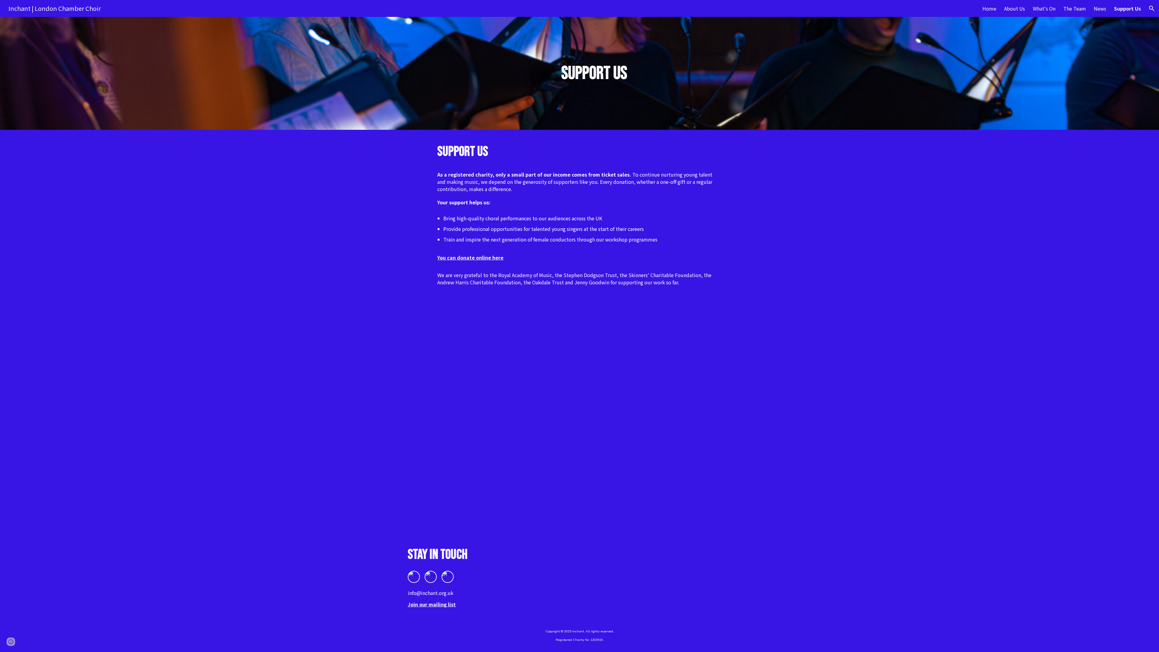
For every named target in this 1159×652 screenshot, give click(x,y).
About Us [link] (1014, 8)
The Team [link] (1074, 8)
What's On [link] (1044, 8)
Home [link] (989, 8)
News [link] (1100, 8)
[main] (594, 73)
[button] (1152, 8)
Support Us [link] (1127, 8)
